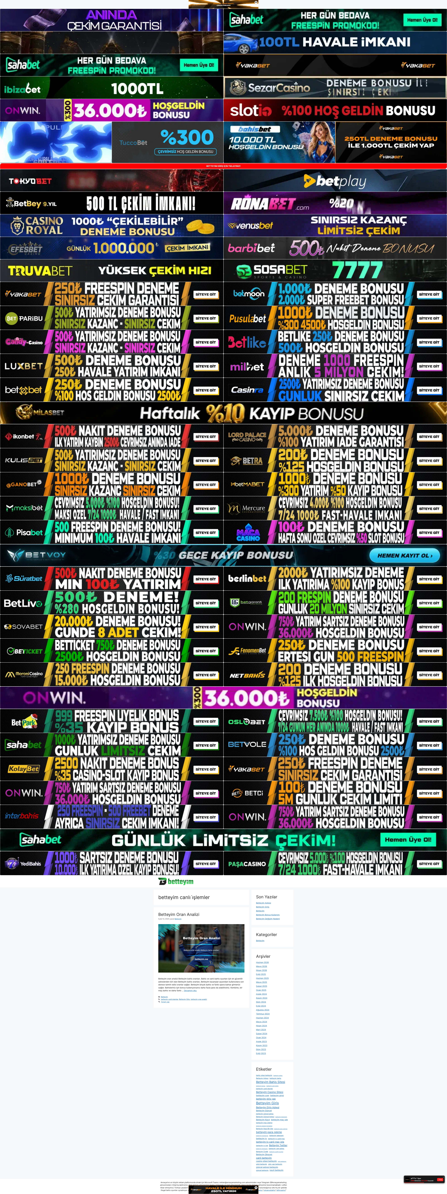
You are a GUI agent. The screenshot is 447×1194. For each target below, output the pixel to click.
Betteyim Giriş (184, 999)
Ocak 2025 (261, 990)
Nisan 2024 (261, 1026)
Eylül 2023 (261, 1053)
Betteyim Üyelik (262, 1152)
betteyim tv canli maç (276, 1139)
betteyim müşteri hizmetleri (264, 1126)
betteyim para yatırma (280, 1129)
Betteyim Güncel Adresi (265, 1117)
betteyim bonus (260, 1086)
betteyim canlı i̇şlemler (169, 999)
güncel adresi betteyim (267, 1167)
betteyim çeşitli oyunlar (276, 1152)
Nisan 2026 (261, 970)
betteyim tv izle (262, 1146)
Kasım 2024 (261, 998)
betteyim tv (261, 1138)
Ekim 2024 (261, 1002)
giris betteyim (282, 1161)
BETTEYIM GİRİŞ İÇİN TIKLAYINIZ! (223, 166)
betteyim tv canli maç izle (270, 1141)
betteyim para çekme (269, 1132)
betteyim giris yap (266, 1098)
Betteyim (164, 997)
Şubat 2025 (261, 986)
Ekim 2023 (261, 1049)
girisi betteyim (261, 1164)
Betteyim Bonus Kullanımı (268, 915)
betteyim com (262, 1095)
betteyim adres (277, 1075)
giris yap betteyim (275, 1164)
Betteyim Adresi (263, 903)
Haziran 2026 (262, 962)
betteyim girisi (277, 1095)
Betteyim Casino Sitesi (269, 1092)
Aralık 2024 (261, 994)
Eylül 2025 (261, 974)
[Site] (111, 294)
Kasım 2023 (261, 1045)
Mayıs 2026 (261, 966)
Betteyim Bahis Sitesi (270, 1082)
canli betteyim (264, 1158)
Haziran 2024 (262, 1018)
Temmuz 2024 (263, 1014)
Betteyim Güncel (264, 1110)
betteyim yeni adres (276, 1149)
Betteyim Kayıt (263, 1119)
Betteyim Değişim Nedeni (268, 919)
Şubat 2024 (261, 1033)
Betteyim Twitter (278, 1145)
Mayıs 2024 (261, 1022)
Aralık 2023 (261, 1041)
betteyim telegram (276, 1136)
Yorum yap (165, 1002)
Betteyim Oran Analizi (178, 914)
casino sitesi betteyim (266, 1161)
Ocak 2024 (261, 1037)
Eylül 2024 (261, 1006)
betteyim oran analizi (199, 999)
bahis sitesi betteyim (264, 1075)
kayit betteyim (276, 1170)
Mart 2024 (261, 1030)
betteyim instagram (281, 1117)
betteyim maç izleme (264, 1123)
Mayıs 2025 (261, 982)
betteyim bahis (275, 1078)
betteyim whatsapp (262, 1149)
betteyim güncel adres (264, 1114)
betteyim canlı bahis (272, 1086)
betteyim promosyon (262, 1136)
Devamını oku (190, 990)
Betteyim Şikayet (264, 1154)
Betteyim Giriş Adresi (267, 1107)
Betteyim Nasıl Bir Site (264, 1129)
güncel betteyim (262, 1170)
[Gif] (223, 413)
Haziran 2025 (262, 978)
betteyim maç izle (279, 1119)
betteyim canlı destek (264, 1089)
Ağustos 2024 (262, 1010)
